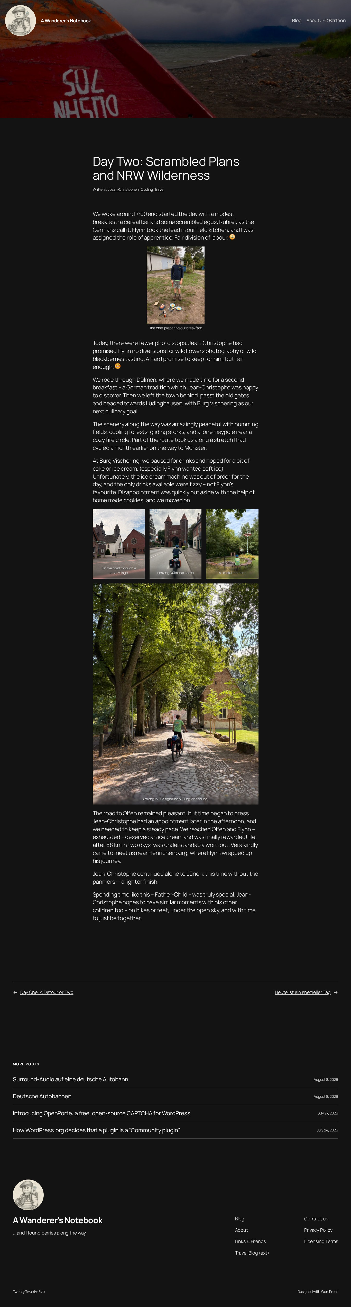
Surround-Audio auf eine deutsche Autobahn (70, 1079)
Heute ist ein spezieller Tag (303, 992)
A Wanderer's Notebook (66, 20)
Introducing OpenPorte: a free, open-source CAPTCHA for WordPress (101, 1113)
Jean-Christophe (123, 189)
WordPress (329, 1291)
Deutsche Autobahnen (42, 1096)
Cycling (147, 189)
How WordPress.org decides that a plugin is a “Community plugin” (96, 1130)
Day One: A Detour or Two (46, 992)
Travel (159, 189)
